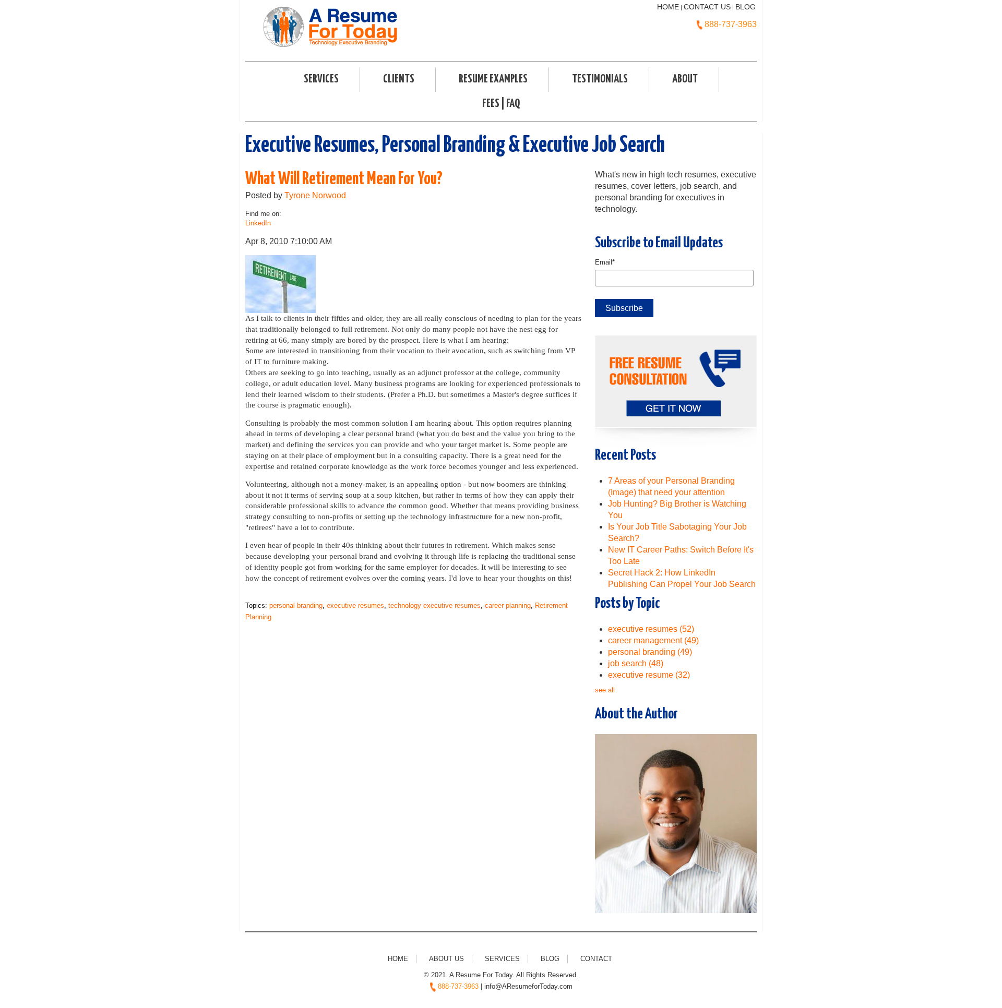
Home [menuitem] (398, 959)
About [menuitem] (685, 79)
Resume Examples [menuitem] (493, 79)
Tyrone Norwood (315, 195)
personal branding (296, 605)
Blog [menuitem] (550, 959)
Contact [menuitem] (596, 959)
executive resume (649, 674)
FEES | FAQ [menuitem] (501, 104)
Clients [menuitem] (398, 79)
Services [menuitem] (321, 79)
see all (605, 690)
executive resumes (355, 605)
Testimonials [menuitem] (600, 79)
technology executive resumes (434, 605)
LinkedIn (258, 223)
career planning (508, 605)
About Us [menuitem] (446, 959)
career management (653, 640)
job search (635, 663)
